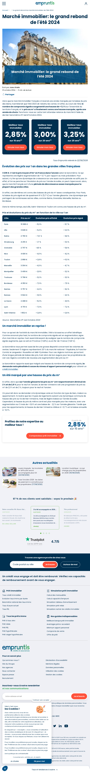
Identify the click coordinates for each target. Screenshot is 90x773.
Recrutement (7, 678)
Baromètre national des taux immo (16, 602)
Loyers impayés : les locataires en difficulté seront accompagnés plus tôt (30, 470)
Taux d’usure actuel (10, 605)
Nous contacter (8, 671)
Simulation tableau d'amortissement (62, 602)
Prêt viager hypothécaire (12, 634)
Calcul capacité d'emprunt (58, 598)
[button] (5, 768)
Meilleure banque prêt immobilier (60, 621)
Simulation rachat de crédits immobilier (63, 609)
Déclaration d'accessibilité (56, 660)
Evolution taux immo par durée (15, 598)
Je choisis (14, 761)
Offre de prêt (52, 635)
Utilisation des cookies (55, 671)
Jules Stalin (14, 87)
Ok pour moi (39, 761)
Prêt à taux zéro (8, 620)
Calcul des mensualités (56, 595)
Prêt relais (6, 624)
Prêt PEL (5, 627)
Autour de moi (70, 564)
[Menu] (4, 3)
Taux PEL (5, 609)
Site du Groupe (8, 664)
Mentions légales (53, 664)
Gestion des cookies (54, 674)
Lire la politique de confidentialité (16, 754)
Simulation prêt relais (55, 605)
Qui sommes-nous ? (10, 660)
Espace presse (8, 674)
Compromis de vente (55, 631)
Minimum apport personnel (58, 628)
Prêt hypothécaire (9, 631)
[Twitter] (54, 726)
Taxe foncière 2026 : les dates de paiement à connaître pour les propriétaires (30, 482)
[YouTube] (66, 726)
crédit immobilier (10, 369)
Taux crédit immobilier (11, 595)
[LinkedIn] (60, 726)
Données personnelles (55, 667)
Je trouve (50, 564)
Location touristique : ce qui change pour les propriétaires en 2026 (74, 470)
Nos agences (7, 667)
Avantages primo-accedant (58, 624)
